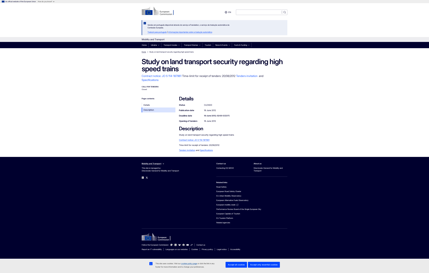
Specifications (150, 80)
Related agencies (223, 222)
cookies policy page (189, 263)
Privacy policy (207, 249)
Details (146, 105)
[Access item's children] (159, 45)
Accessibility (235, 249)
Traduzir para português (157, 32)
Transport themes (191, 45)
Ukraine (154, 45)
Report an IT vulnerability (152, 249)
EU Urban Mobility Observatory (228, 196)
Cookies (194, 249)
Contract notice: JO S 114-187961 (162, 76)
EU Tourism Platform (224, 218)
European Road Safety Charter (228, 191)
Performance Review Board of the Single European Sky (238, 209)
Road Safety (221, 187)
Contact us (200, 245)
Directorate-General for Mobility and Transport (268, 169)
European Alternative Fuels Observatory (232, 200)
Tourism (208, 45)
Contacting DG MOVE (225, 168)
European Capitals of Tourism (228, 214)
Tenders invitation (247, 76)
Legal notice (222, 249)
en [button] (229, 12)
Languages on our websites (176, 249)
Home (144, 45)
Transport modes (170, 45)
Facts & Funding (240, 45)
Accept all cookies (236, 265)
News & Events (221, 45)
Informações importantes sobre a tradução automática (190, 32)
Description (148, 110)
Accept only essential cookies (264, 265)
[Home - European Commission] (160, 11)
